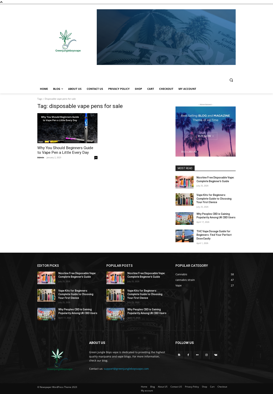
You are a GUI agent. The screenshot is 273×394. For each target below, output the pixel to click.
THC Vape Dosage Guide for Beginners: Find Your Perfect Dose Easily (214, 235)
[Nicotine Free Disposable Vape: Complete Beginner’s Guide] (185, 182)
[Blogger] (179, 354)
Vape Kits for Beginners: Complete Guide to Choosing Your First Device (213, 198)
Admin (40, 157)
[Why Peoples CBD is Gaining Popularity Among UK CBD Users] (185, 218)
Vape (40, 141)
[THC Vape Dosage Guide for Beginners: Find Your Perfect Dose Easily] (185, 236)
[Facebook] (188, 354)
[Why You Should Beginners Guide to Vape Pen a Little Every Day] (67, 128)
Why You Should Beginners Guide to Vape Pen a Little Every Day (65, 150)
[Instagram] (206, 354)
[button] (231, 79)
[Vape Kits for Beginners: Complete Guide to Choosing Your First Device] (185, 199)
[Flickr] (197, 354)
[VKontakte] (215, 354)
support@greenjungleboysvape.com (126, 368)
